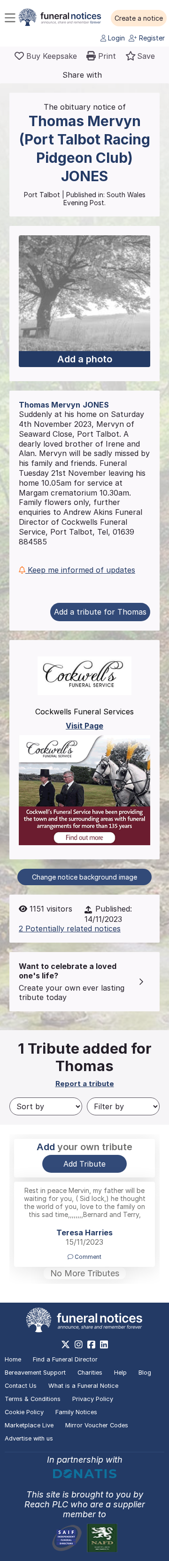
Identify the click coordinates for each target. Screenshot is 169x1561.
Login (115, 38)
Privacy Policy (92, 1398)
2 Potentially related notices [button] (70, 928)
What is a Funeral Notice (83, 1385)
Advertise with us (29, 1438)
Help (120, 1372)
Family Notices (76, 1412)
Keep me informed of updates (80, 570)
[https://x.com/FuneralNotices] (65, 1344)
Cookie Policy (24, 1412)
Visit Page (84, 725)
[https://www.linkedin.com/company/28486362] (104, 1344)
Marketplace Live (29, 1425)
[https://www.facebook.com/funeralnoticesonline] (91, 1344)
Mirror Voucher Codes (96, 1425)
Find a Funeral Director (65, 1359)
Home (13, 1359)
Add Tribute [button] (84, 1164)
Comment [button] (87, 1256)
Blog (144, 1372)
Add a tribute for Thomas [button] (100, 611)
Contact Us (21, 1385)
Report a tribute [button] (84, 1083)
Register (151, 38)
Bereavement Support (35, 1372)
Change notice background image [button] (84, 877)
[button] (139, 18)
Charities (89, 1372)
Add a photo (84, 359)
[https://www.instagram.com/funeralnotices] (79, 1344)
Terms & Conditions (33, 1398)
